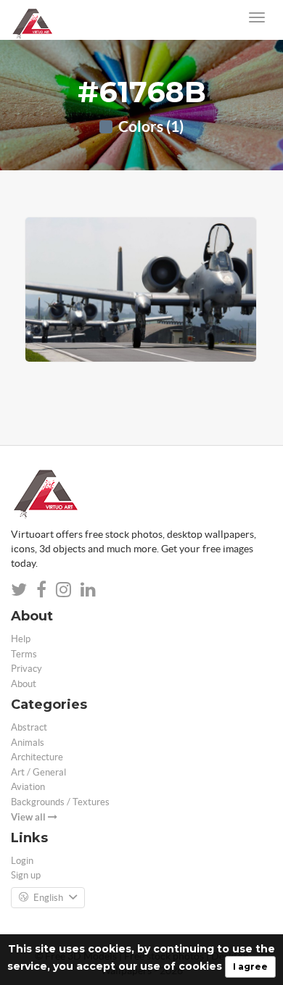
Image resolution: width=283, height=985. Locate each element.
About (23, 683)
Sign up (26, 875)
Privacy (26, 668)
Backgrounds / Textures (60, 802)
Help (20, 638)
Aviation (28, 786)
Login (22, 860)
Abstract (29, 727)
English (48, 897)
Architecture (37, 757)
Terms (24, 654)
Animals (27, 742)
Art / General (38, 772)
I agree (250, 966)
